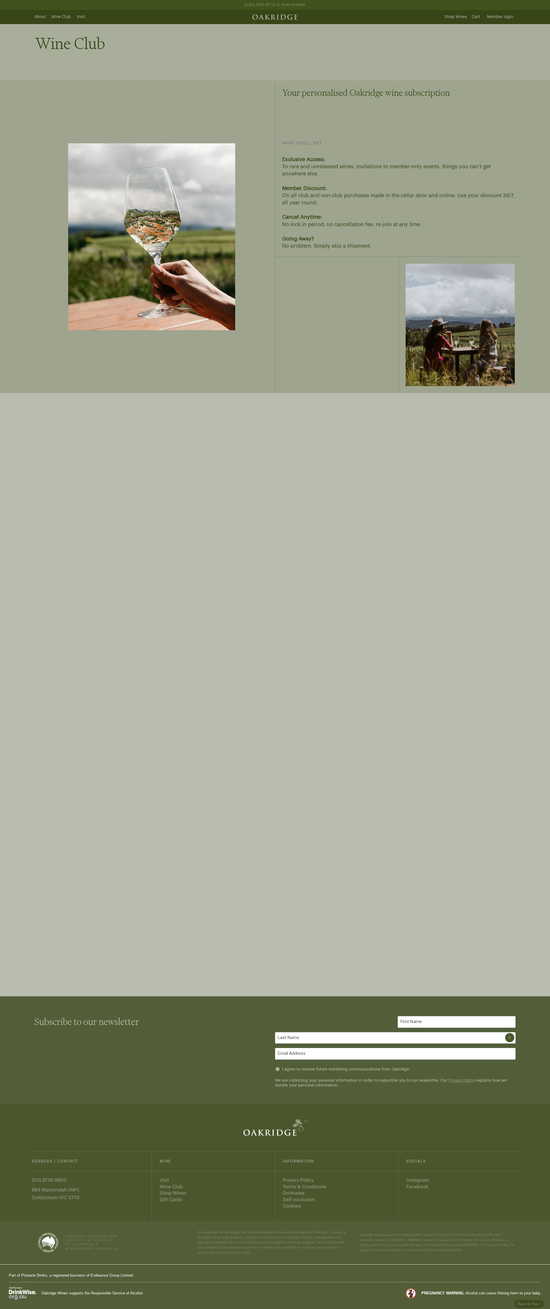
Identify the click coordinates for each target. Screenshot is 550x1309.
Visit (81, 17)
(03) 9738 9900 (49, 1180)
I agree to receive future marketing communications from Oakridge (345, 1069)
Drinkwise (294, 1193)
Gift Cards (171, 1199)
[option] (151, 236)
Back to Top (529, 1303)
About (40, 17)
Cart (476, 17)
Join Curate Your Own (309, 827)
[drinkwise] (22, 1293)
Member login (500, 17)
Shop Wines (456, 17)
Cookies (292, 1206)
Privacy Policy (461, 1081)
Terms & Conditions (304, 1186)
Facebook (417, 1186)
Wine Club (61, 17)
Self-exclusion (299, 1199)
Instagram (417, 1180)
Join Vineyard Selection (311, 548)
